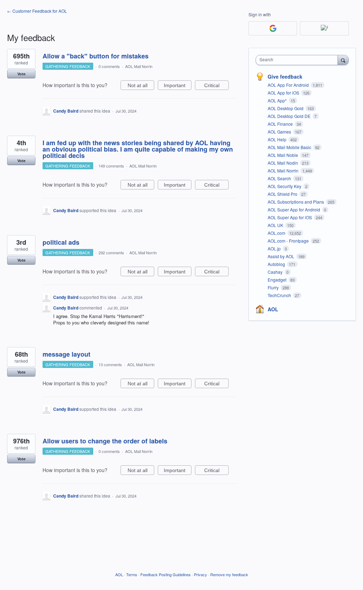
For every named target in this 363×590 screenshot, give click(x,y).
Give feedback (285, 76)
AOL (273, 309)
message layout (66, 354)
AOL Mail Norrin (138, 66)
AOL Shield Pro (283, 194)
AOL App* (278, 100)
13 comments (110, 364)
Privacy (200, 574)
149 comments (111, 166)
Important (177, 86)
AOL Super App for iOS (290, 217)
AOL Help (277, 139)
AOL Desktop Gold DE (290, 116)
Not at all (141, 86)
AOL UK (276, 225)
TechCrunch (280, 295)
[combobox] (298, 60)
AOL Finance (281, 124)
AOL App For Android (289, 85)
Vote (21, 73)
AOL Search (280, 178)
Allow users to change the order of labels (105, 441)
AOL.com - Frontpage (289, 241)
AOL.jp (275, 248)
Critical (216, 86)
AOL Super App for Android (294, 209)
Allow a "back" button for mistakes (96, 56)
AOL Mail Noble (283, 155)
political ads (61, 242)
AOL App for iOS (284, 93)
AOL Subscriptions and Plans (296, 202)
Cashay (276, 272)
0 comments (109, 66)
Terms (131, 574)
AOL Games (280, 132)
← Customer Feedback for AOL (37, 11)
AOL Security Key (285, 186)
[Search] (343, 60)
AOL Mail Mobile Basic (290, 147)
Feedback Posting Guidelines (165, 574)
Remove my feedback (229, 574)
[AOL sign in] (324, 28)
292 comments (111, 252)
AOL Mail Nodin (283, 163)
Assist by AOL (281, 256)
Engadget (277, 280)
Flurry (274, 287)
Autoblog (277, 264)
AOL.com (277, 233)
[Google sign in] (272, 28)
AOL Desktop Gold (286, 108)
